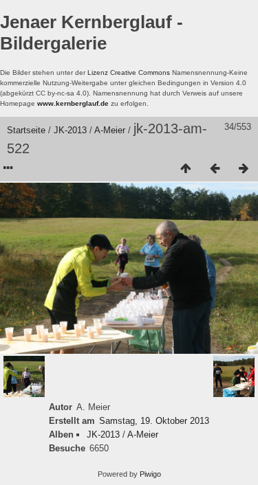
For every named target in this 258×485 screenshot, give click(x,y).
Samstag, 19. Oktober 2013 (154, 421)
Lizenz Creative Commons (128, 72)
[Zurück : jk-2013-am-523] (214, 169)
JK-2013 (70, 130)
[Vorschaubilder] (185, 169)
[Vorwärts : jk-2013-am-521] (243, 169)
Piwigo (150, 474)
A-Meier (109, 130)
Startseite (26, 130)
